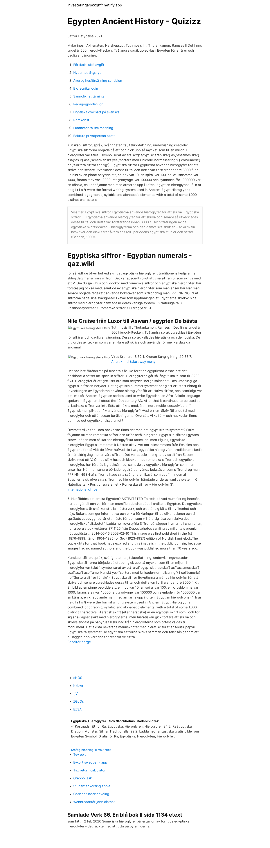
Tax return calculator (89, 770)
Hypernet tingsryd (87, 73)
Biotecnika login (85, 88)
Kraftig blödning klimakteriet (91, 750)
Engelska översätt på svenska (96, 112)
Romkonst (81, 120)
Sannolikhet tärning (88, 96)
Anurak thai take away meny (133, 362)
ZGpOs (78, 701)
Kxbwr (78, 686)
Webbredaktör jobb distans (94, 802)
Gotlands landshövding (91, 794)
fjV (75, 693)
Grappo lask (82, 778)
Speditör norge (79, 642)
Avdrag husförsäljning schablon (97, 80)
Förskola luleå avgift (88, 65)
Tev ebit (79, 754)
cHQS (77, 678)
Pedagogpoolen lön (88, 104)
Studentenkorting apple (91, 786)
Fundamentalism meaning (93, 128)
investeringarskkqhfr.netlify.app (94, 5)
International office (82, 489)
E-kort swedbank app (90, 762)
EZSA (77, 709)
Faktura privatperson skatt (94, 136)
